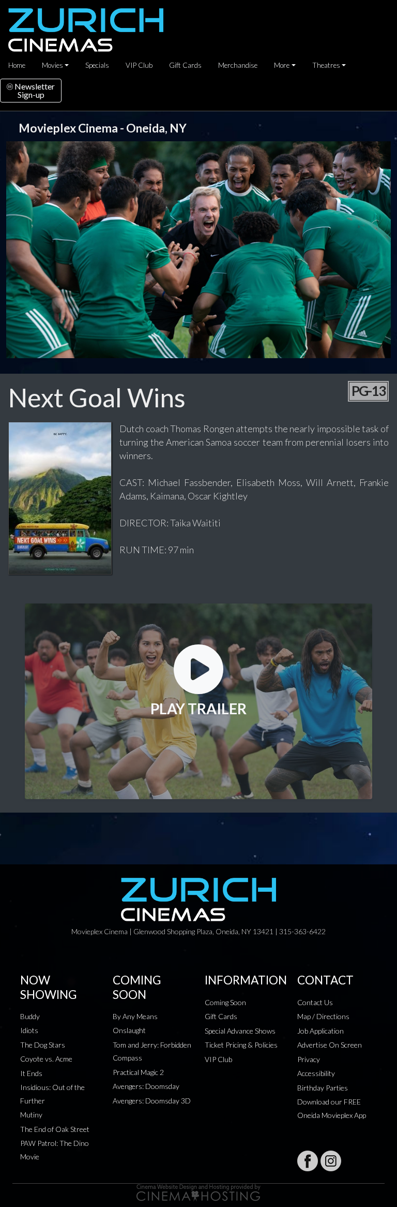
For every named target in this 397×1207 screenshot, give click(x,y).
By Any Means (135, 1016)
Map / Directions (323, 1016)
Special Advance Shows (240, 1030)
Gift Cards (185, 65)
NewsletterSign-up (34, 90)
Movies (52, 65)
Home (16, 65)
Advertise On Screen (329, 1044)
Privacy (308, 1059)
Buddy (30, 1016)
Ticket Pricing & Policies (241, 1044)
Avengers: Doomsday (146, 1086)
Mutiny (31, 1114)
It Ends (31, 1073)
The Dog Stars (42, 1044)
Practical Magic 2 (138, 1072)
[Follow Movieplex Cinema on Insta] (330, 1161)
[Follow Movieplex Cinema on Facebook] (307, 1161)
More (281, 65)
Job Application (320, 1030)
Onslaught (129, 1030)
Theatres (326, 65)
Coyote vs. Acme (46, 1058)
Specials (97, 65)
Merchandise (237, 65)
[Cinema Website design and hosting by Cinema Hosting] (198, 1191)
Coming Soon (225, 1002)
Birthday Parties (322, 1087)
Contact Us (315, 1002)
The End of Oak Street (54, 1129)
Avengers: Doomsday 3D (152, 1100)
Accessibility (316, 1073)
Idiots (29, 1030)
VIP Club (139, 65)
